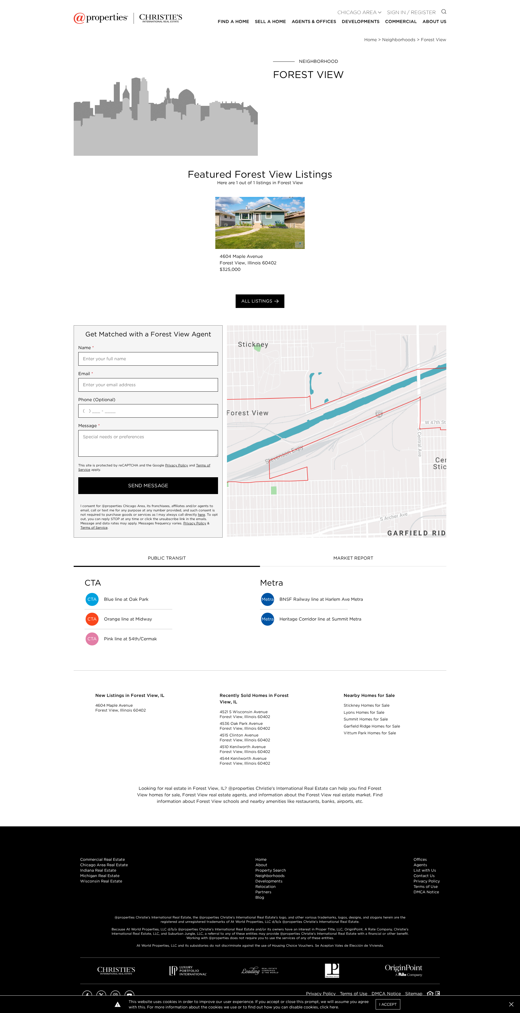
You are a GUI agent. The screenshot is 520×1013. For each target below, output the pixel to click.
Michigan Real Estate (99, 876)
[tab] (167, 559)
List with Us (425, 870)
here (201, 514)
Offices (420, 859)
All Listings (256, 301)
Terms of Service (94, 527)
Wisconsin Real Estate (101, 881)
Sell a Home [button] (270, 21)
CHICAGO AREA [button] (357, 12)
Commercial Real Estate (102, 859)
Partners (263, 892)
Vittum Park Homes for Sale (370, 733)
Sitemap (413, 993)
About (261, 865)
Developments (360, 21)
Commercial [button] (401, 21)
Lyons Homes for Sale (364, 712)
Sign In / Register (411, 12)
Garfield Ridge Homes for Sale (372, 726)
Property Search (270, 870)
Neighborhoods (270, 876)
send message (148, 485)
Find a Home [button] (233, 21)
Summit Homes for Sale (366, 719)
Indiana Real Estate (98, 870)
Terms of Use (426, 886)
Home (260, 859)
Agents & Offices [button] (314, 21)
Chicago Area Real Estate (104, 865)
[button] (336, 431)
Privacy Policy (176, 465)
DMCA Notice (426, 892)
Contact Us (424, 876)
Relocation (265, 886)
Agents (420, 865)
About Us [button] (434, 21)
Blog (259, 897)
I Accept (388, 1004)
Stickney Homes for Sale (366, 705)
